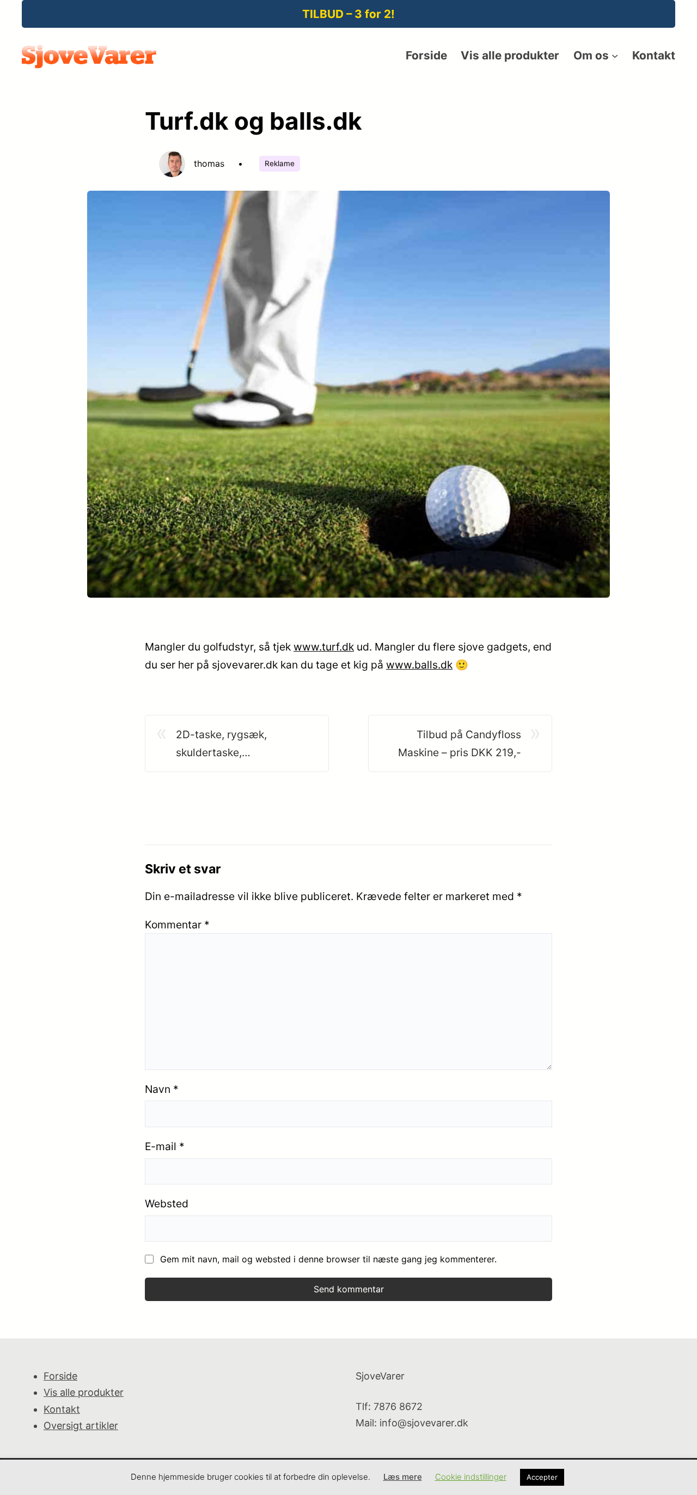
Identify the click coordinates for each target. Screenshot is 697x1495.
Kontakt (62, 1409)
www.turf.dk (324, 646)
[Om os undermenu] (615, 55)
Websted (166, 1203)
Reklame (280, 163)
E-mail (165, 1146)
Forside (60, 1376)
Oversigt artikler (81, 1425)
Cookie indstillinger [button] (470, 1477)
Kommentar (177, 924)
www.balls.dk (419, 664)
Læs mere (402, 1477)
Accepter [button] (542, 1477)
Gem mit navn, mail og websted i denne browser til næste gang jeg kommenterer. (328, 1259)
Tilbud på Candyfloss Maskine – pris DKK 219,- (459, 743)
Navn (162, 1089)
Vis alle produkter (84, 1392)
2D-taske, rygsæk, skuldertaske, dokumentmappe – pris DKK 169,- (244, 744)
